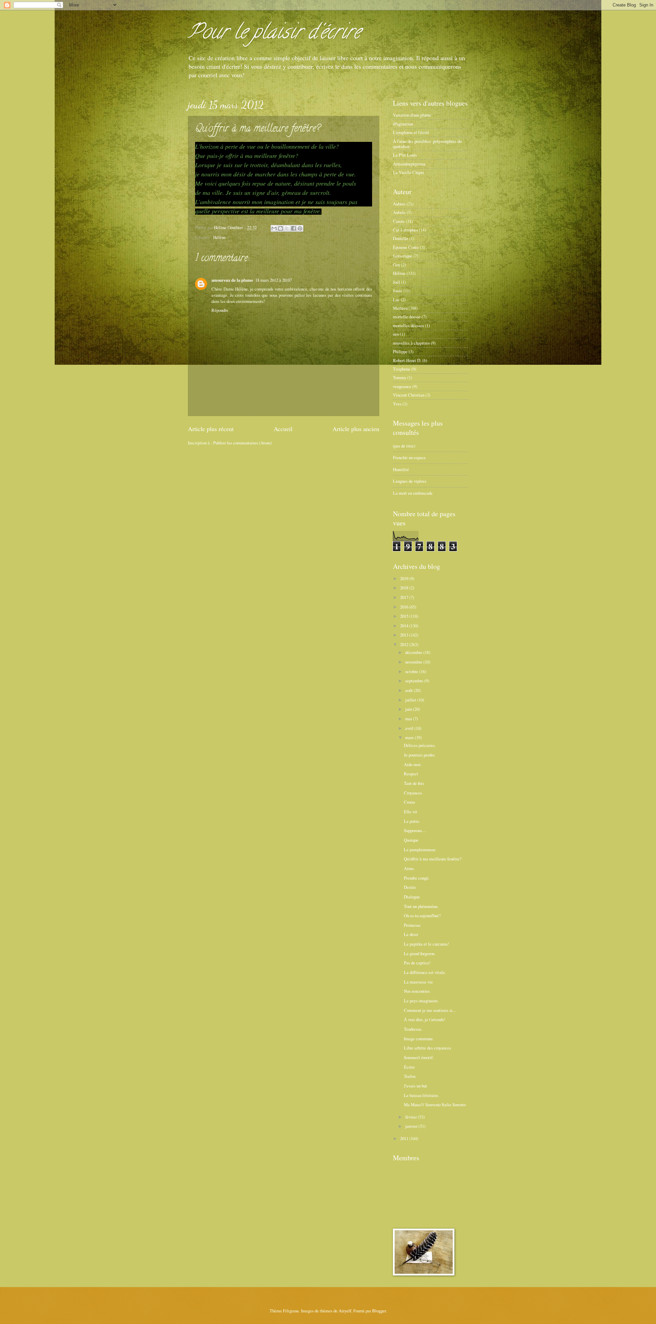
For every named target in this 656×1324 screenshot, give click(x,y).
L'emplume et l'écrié (411, 132)
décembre (414, 652)
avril (409, 728)
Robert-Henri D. (407, 360)
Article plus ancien (355, 429)
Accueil (283, 429)
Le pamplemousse (420, 849)
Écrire (409, 1067)
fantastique (402, 256)
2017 (404, 597)
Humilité (401, 469)
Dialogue (412, 897)
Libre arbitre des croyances (427, 1048)
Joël (396, 282)
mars (410, 737)
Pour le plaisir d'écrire (274, 34)
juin (409, 709)
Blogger (379, 1311)
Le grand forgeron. (419, 953)
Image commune (418, 1038)
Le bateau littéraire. (421, 1095)
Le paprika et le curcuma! (426, 944)
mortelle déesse (407, 316)
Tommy (399, 377)
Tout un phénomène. (421, 906)
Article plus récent (211, 429)
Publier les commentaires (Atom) (242, 443)
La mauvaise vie (418, 982)
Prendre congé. (416, 878)
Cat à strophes (405, 230)
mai (409, 719)
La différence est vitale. (425, 972)
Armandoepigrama (409, 164)
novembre (414, 662)
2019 (404, 578)
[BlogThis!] (280, 228)
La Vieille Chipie (408, 172)
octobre (412, 671)
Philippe (400, 351)
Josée (397, 290)
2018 (404, 588)
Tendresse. (413, 1029)
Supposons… (415, 830)
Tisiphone (401, 369)
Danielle (400, 238)
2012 (404, 644)
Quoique (411, 840)
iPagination (403, 124)
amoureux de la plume (232, 280)
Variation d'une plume (412, 115)
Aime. (409, 868)
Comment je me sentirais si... (429, 1010)
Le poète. (412, 821)
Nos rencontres (417, 991)
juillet (411, 700)
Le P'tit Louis (405, 155)
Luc (396, 299)
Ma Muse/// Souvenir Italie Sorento (435, 1104)
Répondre (219, 310)
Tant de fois (414, 783)
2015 (404, 616)
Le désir (411, 934)
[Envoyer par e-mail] (274, 228)
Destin (409, 887)
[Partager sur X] (287, 228)
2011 (404, 1138)
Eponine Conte (406, 247)
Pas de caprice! (417, 963)
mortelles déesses (408, 325)
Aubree (399, 204)
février (411, 1117)
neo (396, 334)
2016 (404, 607)
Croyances (413, 793)
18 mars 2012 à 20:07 (273, 280)
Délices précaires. (420, 745)
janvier (412, 1126)
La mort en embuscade (413, 493)
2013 (404, 635)
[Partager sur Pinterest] (300, 228)
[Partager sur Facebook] (293, 228)
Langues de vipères (409, 481)
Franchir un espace (409, 457)
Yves (397, 404)
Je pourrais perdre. (420, 755)
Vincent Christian (408, 395)
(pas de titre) (404, 446)
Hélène (219, 237)
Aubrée (399, 212)
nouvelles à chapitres (411, 343)
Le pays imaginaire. (421, 1001)
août (409, 690)
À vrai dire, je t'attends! (424, 1019)
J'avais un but (415, 1086)
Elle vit (410, 811)
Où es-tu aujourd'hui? (422, 915)
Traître (410, 1076)
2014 (404, 626)
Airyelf (345, 1311)
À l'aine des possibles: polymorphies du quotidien (427, 143)
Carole (399, 221)
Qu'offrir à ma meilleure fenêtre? (433, 859)
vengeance (402, 386)
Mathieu (400, 308)
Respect (411, 774)
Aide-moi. (413, 764)
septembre (414, 681)
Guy (396, 265)
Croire (409, 802)
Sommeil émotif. (419, 1057)
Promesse (412, 925)
